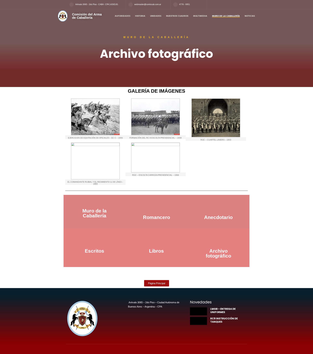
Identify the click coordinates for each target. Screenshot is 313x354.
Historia (140, 16)
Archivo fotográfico (218, 253)
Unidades (155, 16)
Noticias (250, 16)
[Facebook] (210, 4)
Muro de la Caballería (226, 16)
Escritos (94, 251)
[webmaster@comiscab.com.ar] (130, 4)
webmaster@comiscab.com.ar (147, 4)
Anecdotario (218, 217)
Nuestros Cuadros (177, 16)
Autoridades (122, 16)
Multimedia (200, 16)
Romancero (156, 217)
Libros (156, 251)
